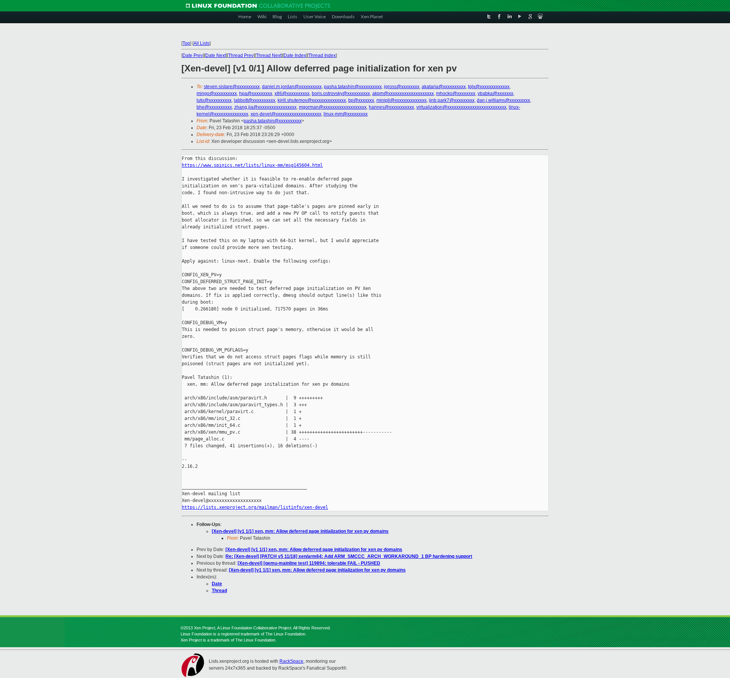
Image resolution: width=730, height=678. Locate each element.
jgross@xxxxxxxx (401, 86)
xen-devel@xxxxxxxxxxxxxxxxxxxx (286, 114)
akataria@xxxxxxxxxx (444, 86)
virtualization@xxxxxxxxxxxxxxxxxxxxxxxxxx (461, 107)
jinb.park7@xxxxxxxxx (451, 100)
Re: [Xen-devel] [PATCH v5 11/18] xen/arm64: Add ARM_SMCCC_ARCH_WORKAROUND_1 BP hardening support (348, 556)
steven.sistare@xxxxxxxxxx (232, 86)
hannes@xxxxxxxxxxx (391, 107)
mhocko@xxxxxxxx (455, 93)
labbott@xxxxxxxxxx (254, 100)
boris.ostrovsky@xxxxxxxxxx (341, 93)
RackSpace (291, 661)
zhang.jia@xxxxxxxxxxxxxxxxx (265, 107)
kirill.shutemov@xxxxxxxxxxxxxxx (312, 100)
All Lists (201, 43)
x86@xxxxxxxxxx (292, 93)
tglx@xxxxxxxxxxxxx (488, 86)
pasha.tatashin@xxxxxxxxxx (353, 86)
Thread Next (268, 55)
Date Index (295, 55)
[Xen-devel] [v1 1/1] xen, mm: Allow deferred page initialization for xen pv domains (300, 531)
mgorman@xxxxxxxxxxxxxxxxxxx (333, 107)
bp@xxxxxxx (361, 100)
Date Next (215, 55)
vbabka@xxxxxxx (495, 93)
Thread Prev (241, 55)
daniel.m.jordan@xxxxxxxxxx (292, 86)
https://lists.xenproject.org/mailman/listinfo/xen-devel (255, 507)
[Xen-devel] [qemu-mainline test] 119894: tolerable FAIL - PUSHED (309, 563)
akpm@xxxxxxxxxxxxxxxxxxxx (403, 93)
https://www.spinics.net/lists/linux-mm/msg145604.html (252, 165)
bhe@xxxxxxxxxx (214, 107)
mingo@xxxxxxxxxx (217, 93)
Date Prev (192, 55)
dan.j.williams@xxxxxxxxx (503, 100)
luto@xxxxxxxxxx (214, 100)
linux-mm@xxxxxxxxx (346, 114)
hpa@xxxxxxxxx (255, 93)
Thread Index (322, 55)
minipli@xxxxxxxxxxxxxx (401, 100)
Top (186, 43)
